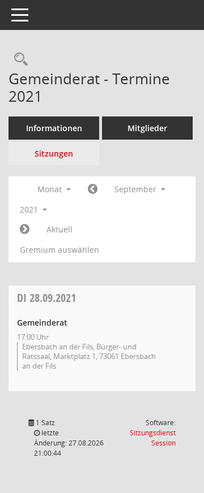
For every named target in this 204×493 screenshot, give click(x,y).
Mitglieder (147, 128)
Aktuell (59, 229)
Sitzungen (54, 153)
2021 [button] (30, 209)
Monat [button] (50, 189)
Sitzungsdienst (153, 438)
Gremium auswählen (59, 249)
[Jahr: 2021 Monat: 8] (92, 189)
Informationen (54, 128)
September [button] (136, 189)
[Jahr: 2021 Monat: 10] (24, 229)
